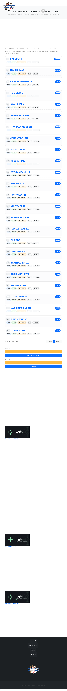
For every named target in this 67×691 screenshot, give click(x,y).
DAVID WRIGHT (19, 319)
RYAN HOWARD (19, 296)
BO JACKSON (17, 149)
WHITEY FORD (18, 206)
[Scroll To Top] (0, 690)
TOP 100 (33, 641)
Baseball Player (9, 348)
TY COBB (15, 240)
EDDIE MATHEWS (20, 274)
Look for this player (33, 355)
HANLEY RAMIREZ (20, 228)
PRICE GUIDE (33, 645)
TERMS (33, 650)
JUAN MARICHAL (20, 262)
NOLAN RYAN (17, 70)
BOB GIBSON (17, 183)
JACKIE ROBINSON (21, 308)
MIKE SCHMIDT (19, 160)
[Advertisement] (33, 33)
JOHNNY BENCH (19, 138)
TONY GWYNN (18, 194)
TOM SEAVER (17, 92)
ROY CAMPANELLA (20, 172)
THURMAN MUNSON (21, 126)
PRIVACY (33, 655)
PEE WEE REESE (18, 285)
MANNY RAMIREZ (20, 217)
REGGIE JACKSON (19, 115)
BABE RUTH (16, 58)
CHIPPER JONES (19, 330)
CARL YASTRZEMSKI (21, 81)
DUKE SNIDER (18, 251)
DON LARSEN (17, 104)
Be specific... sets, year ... (11, 360)
